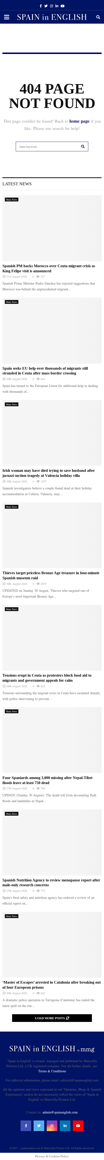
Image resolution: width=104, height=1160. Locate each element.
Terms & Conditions (52, 1071)
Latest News (17, 183)
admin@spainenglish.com (60, 1112)
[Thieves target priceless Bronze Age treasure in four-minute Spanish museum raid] (52, 535)
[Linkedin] (65, 1125)
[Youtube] (78, 1125)
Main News (11, 199)
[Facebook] (26, 1125)
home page (79, 121)
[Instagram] (52, 1125)
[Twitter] (39, 1125)
